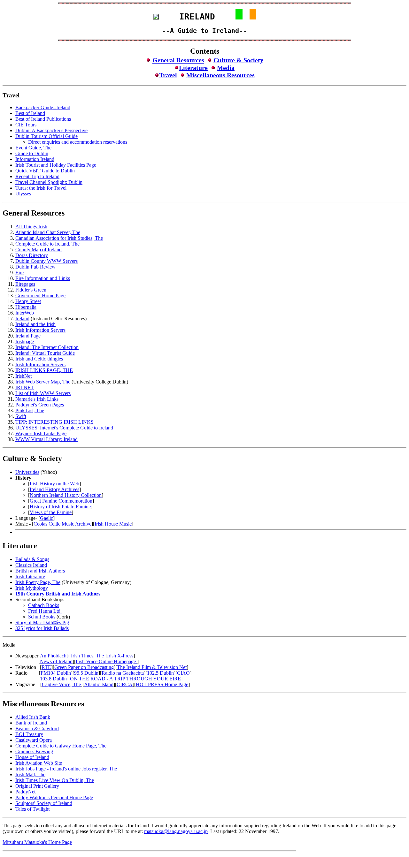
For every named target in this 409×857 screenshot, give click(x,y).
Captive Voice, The (61, 684)
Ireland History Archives (54, 489)
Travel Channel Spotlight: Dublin (48, 182)
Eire (19, 272)
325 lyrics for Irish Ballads (42, 628)
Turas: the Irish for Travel (40, 188)
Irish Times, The (87, 655)
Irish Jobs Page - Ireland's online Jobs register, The (66, 768)
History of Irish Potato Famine (60, 506)
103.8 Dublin (53, 678)
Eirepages (25, 284)
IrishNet (23, 376)
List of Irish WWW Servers (43, 393)
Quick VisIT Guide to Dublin (45, 170)
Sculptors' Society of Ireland (43, 803)
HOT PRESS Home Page (162, 684)
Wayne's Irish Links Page (40, 433)
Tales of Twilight (32, 809)
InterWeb (24, 312)
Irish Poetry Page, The (37, 582)
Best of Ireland (30, 113)
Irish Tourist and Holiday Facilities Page (55, 165)
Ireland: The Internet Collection (47, 347)
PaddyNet (25, 791)
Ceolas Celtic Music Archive (62, 524)
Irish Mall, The (30, 774)
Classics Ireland (31, 565)
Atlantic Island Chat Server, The (47, 232)
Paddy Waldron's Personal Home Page (54, 797)
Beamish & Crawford (37, 728)
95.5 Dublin (86, 673)
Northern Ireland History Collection (66, 495)
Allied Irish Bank (32, 717)
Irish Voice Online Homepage (106, 661)
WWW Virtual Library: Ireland (46, 439)
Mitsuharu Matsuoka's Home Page (37, 842)
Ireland (22, 318)
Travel (168, 75)
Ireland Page (28, 335)
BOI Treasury (29, 734)
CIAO (183, 673)
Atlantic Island (98, 684)
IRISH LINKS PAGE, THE (44, 370)
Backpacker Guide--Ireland (42, 107)
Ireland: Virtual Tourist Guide (45, 353)
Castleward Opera (33, 740)
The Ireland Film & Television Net (152, 667)
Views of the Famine (51, 512)
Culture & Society (238, 60)
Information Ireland (34, 159)
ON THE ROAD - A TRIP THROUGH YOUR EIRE (125, 678)
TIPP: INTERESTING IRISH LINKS (54, 422)
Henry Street (28, 301)
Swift (20, 416)
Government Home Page (40, 295)
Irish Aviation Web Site (38, 763)
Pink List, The (29, 410)
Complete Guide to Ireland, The (47, 243)
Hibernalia (25, 307)
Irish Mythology (31, 588)
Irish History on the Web (54, 483)
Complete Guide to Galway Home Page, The (60, 745)
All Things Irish (31, 226)
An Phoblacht (54, 655)
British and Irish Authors (40, 570)
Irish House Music (113, 524)
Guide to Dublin (31, 153)
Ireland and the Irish (35, 324)
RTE (46, 667)
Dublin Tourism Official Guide (46, 136)
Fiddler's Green (30, 289)
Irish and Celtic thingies (39, 358)
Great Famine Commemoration (61, 501)
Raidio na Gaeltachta (123, 673)
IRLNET (24, 387)
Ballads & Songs (32, 559)
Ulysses (23, 193)
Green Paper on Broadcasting (84, 667)
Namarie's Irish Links (36, 399)
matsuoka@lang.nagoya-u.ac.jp (176, 831)
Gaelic (46, 518)
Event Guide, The (33, 147)
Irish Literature (30, 576)
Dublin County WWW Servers (46, 261)
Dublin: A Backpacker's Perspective (51, 130)
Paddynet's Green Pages (39, 404)
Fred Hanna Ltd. (45, 611)
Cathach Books (43, 605)
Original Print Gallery (37, 786)
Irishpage (24, 341)
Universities (27, 472)
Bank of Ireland (31, 722)
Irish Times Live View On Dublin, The (54, 780)
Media (226, 67)
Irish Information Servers (40, 330)
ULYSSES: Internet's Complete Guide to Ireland (64, 427)
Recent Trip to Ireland (37, 176)
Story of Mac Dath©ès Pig (42, 622)
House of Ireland (32, 757)
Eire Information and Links (42, 278)
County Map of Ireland (38, 249)
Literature (193, 67)
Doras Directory (31, 255)
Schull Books (41, 616)
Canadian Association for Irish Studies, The (59, 238)
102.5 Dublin (160, 673)
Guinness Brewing (34, 751)
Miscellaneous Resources (220, 75)
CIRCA (125, 684)
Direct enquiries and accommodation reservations (77, 142)
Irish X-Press (120, 655)
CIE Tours (25, 124)
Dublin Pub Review (35, 266)
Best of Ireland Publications (43, 119)
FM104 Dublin (56, 673)
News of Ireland (56, 661)
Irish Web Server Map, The (42, 381)
